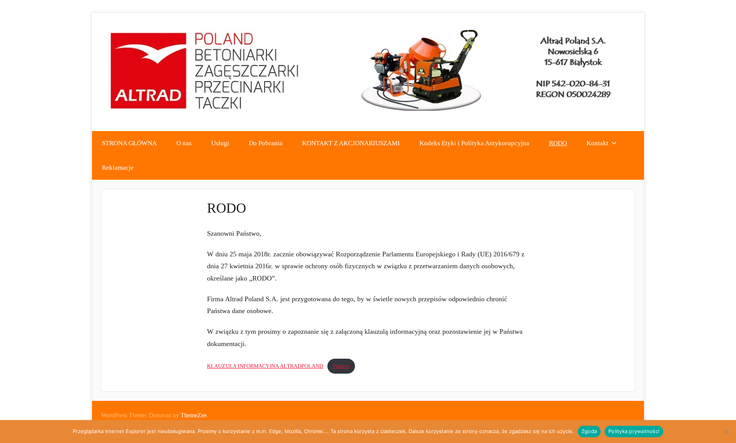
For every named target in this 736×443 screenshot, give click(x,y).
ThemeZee (194, 415)
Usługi (220, 143)
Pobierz (341, 366)
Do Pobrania (266, 143)
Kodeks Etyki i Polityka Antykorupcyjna (474, 143)
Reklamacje (118, 167)
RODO (558, 143)
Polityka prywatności (633, 431)
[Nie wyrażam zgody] (726, 431)
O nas (184, 143)
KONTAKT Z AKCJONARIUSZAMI (351, 143)
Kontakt (597, 143)
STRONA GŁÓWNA (129, 143)
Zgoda (589, 431)
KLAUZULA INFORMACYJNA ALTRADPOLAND (265, 366)
